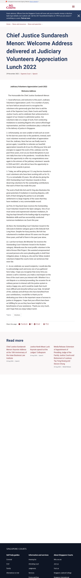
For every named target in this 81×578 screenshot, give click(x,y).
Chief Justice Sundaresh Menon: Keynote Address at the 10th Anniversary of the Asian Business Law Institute (16, 352)
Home (8, 24)
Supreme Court (26, 74)
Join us (56, 564)
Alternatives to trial (12, 573)
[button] (34, 1)
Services (31, 573)
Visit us (56, 568)
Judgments (32, 568)
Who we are (58, 559)
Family (8, 568)
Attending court (34, 564)
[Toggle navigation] (73, 6)
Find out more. (25, 18)
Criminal (9, 559)
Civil (7, 564)
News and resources (19, 24)
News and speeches (34, 24)
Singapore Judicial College (62, 573)
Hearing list (32, 559)
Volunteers (17, 315)
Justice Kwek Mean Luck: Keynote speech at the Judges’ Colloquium (40, 349)
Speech (35, 74)
